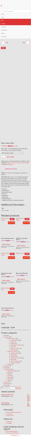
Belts (9, 374)
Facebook (9, 423)
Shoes (6, 382)
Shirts (12, 346)
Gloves (9, 379)
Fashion (3, 23)
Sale (2, 20)
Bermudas (13, 350)
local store (3, 36)
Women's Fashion (12, 351)
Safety (6, 385)
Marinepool (10, 164)
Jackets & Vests (15, 340)
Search (18, 388)
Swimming (7, 383)
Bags (5, 367)
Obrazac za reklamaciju (13, 433)
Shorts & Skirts (14, 362)
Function (3, 27)
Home (2, 17)
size (3, 153)
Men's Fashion (25, 162)
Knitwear (13, 343)
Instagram (9, 421)
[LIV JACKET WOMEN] (28, 43)
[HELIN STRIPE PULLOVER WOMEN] (3, 43)
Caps (9, 372)
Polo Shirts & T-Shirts (16, 345)
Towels (9, 375)
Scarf (9, 380)
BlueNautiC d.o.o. (15, 435)
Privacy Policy (10, 415)
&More (3, 33)
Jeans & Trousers (16, 162)
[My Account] (0, 7)
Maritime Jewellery (12, 371)
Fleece (12, 342)
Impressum (9, 414)
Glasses (10, 377)
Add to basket (10, 157)
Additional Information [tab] (11, 169)
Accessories (4, 30)
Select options (6, 244)
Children (10, 364)
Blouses (13, 359)
